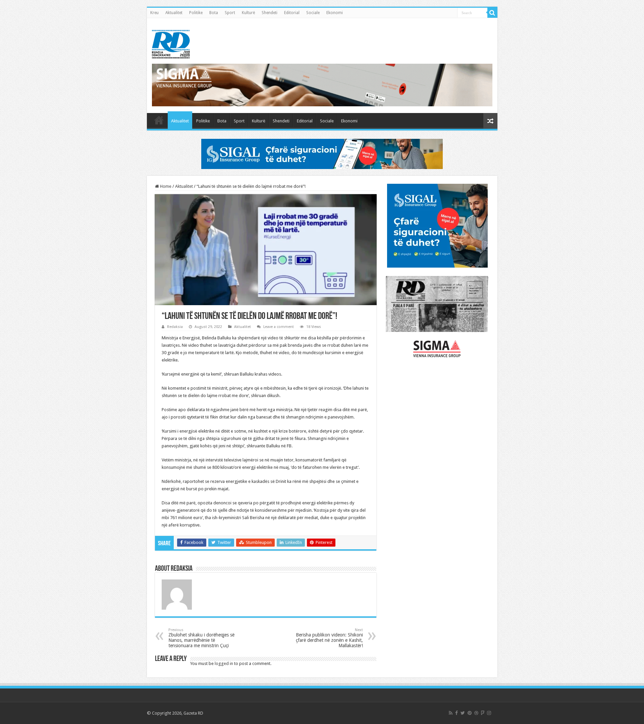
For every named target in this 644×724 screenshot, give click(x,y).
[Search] (492, 13)
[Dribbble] (476, 713)
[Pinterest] (469, 713)
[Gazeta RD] (171, 43)
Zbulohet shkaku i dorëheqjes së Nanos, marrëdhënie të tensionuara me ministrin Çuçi (201, 638)
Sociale (313, 12)
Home (165, 186)
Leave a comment (278, 327)
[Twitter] (463, 713)
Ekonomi (334, 12)
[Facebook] (456, 713)
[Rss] (450, 713)
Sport (230, 12)
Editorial (292, 12)
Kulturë (248, 12)
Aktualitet (173, 12)
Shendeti (269, 12)
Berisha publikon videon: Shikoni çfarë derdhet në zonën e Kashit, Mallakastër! (329, 638)
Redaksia (175, 327)
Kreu (154, 12)
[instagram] (489, 713)
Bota (213, 12)
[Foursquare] (482, 713)
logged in (224, 663)
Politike (196, 12)
